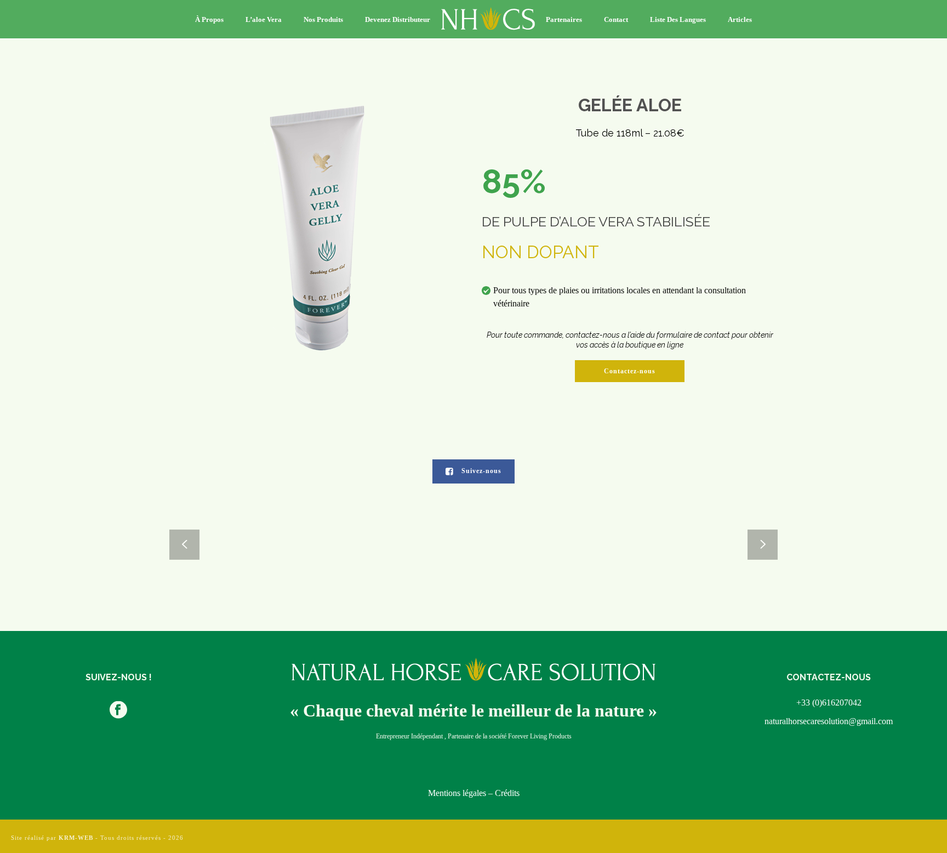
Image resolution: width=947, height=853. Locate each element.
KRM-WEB (76, 837)
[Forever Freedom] (550, 545)
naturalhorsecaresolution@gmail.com (829, 721)
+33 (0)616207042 (829, 702)
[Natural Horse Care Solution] (488, 19)
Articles (740, 19)
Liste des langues (678, 19)
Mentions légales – (461, 793)
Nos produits (323, 19)
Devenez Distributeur (397, 19)
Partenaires (564, 19)
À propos (209, 19)
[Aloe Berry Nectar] (398, 545)
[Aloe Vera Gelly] (702, 545)
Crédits (507, 793)
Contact (616, 19)
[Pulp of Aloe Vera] (245, 545)
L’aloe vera (264, 19)
